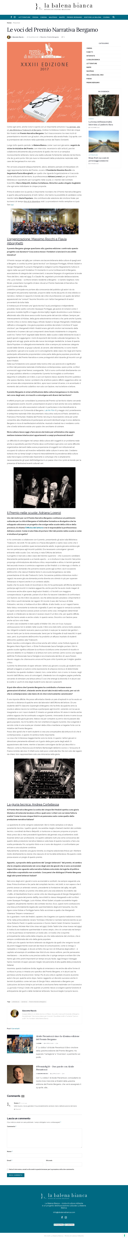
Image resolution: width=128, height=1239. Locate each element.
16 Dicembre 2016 (32, 37)
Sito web (49, 1160)
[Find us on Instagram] (15, 17)
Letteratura (15, 1001)
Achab (39, 1043)
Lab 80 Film (49, 410)
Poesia (35, 17)
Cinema (43, 17)
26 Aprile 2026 (49, 1043)
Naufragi (53, 17)
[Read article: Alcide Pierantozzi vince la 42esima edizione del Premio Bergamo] (20, 1044)
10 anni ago (24, 1103)
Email (9, 1160)
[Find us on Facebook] (11, 17)
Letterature (24, 17)
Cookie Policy (70, 1224)
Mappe (62, 17)
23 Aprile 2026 (55, 1073)
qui (12, 205)
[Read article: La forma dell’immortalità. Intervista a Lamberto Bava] (104, 105)
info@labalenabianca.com (64, 1212)
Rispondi (18, 1109)
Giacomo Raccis (18, 37)
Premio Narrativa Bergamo (37, 1001)
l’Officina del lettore (34, 528)
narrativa (24, 1001)
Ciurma (106, 17)
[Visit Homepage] (64, 8)
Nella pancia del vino (95, 75)
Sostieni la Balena (92, 17)
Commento (11, 1126)
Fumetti (89, 52)
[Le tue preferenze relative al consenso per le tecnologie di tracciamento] (124, 1235)
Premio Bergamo (74, 17)
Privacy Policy (59, 1224)
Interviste (90, 56)
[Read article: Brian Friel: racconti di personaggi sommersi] (104, 141)
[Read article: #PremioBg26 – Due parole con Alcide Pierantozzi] (20, 1074)
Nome (10, 1151)
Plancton (16, 23)
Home (9, 23)
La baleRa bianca (93, 59)
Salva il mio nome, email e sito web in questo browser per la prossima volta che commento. (41, 1169)
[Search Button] (113, 17)
